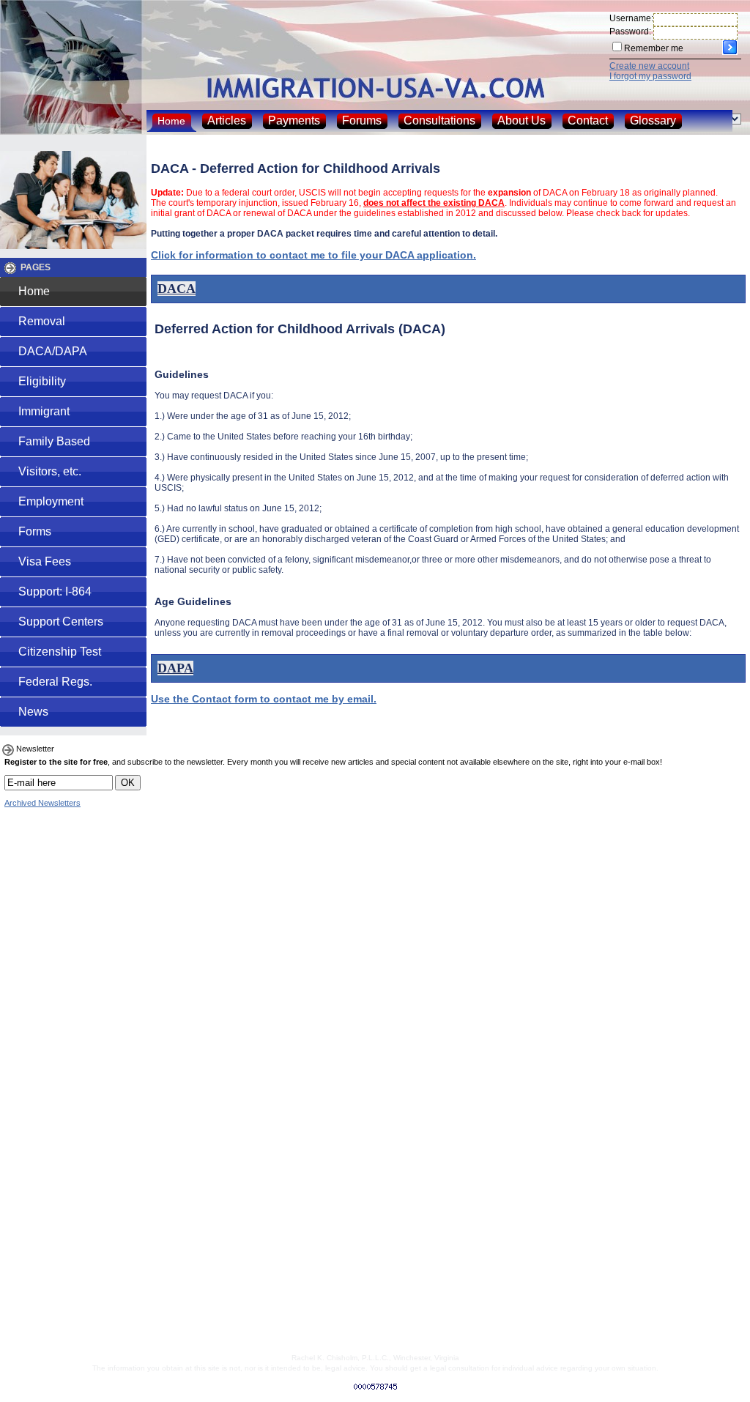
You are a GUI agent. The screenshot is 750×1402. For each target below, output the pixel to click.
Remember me (653, 48)
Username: (631, 18)
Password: (630, 31)
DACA (176, 288)
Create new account (649, 66)
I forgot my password (650, 76)
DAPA (175, 668)
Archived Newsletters (42, 802)
